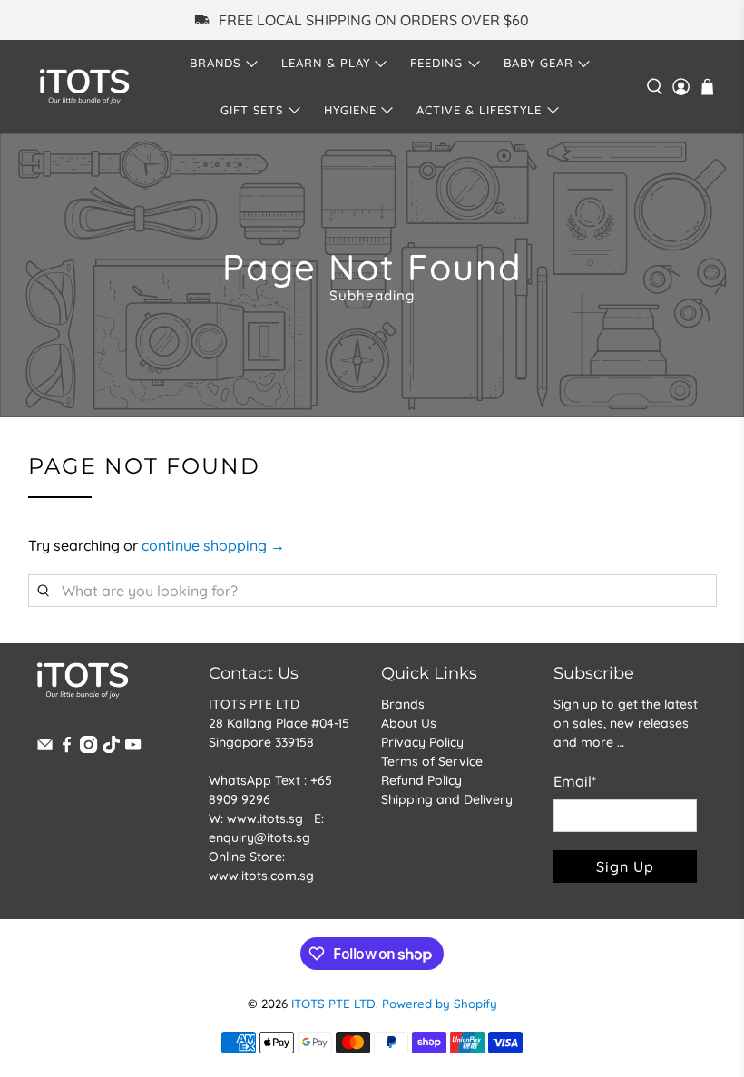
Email (574, 781)
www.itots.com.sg (261, 875)
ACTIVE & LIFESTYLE (479, 110)
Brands (403, 704)
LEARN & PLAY (325, 62)
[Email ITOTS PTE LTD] (45, 748)
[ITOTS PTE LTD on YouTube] (133, 748)
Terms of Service (432, 761)
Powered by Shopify (439, 1003)
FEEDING (436, 62)
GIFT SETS (251, 110)
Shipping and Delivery (447, 799)
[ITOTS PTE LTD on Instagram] (88, 748)
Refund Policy (421, 780)
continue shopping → (213, 545)
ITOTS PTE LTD (333, 1003)
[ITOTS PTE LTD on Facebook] (66, 748)
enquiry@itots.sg (259, 837)
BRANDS (215, 62)
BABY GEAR (538, 62)
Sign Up (625, 866)
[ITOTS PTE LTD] (84, 86)
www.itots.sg (265, 818)
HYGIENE (350, 110)
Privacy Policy (422, 742)
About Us (408, 723)
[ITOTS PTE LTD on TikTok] (111, 748)
